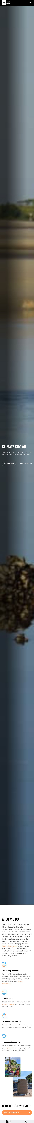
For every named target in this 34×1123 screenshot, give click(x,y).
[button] (9, 463)
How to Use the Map (11, 1112)
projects (10, 1048)
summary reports (8, 1004)
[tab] (17, 1112)
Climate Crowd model (9, 946)
